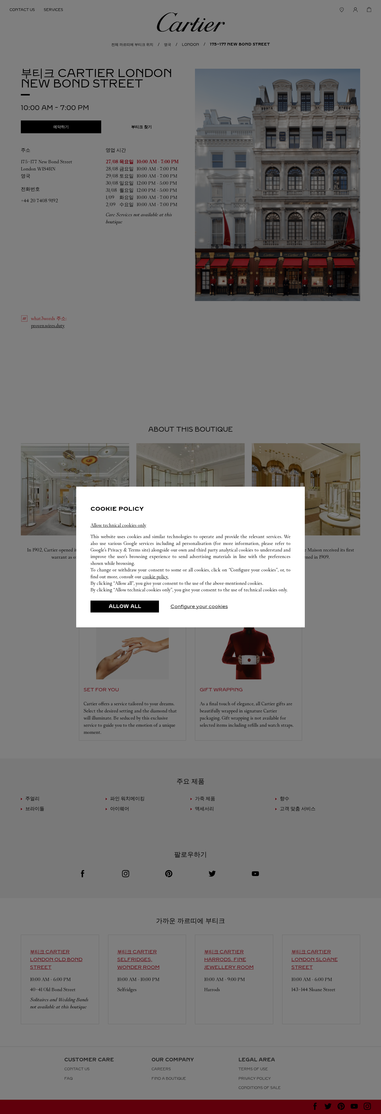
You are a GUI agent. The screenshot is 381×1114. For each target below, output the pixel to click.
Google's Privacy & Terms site (119, 550)
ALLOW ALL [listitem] (125, 606)
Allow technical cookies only (118, 525)
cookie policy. (155, 576)
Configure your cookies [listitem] (199, 606)
